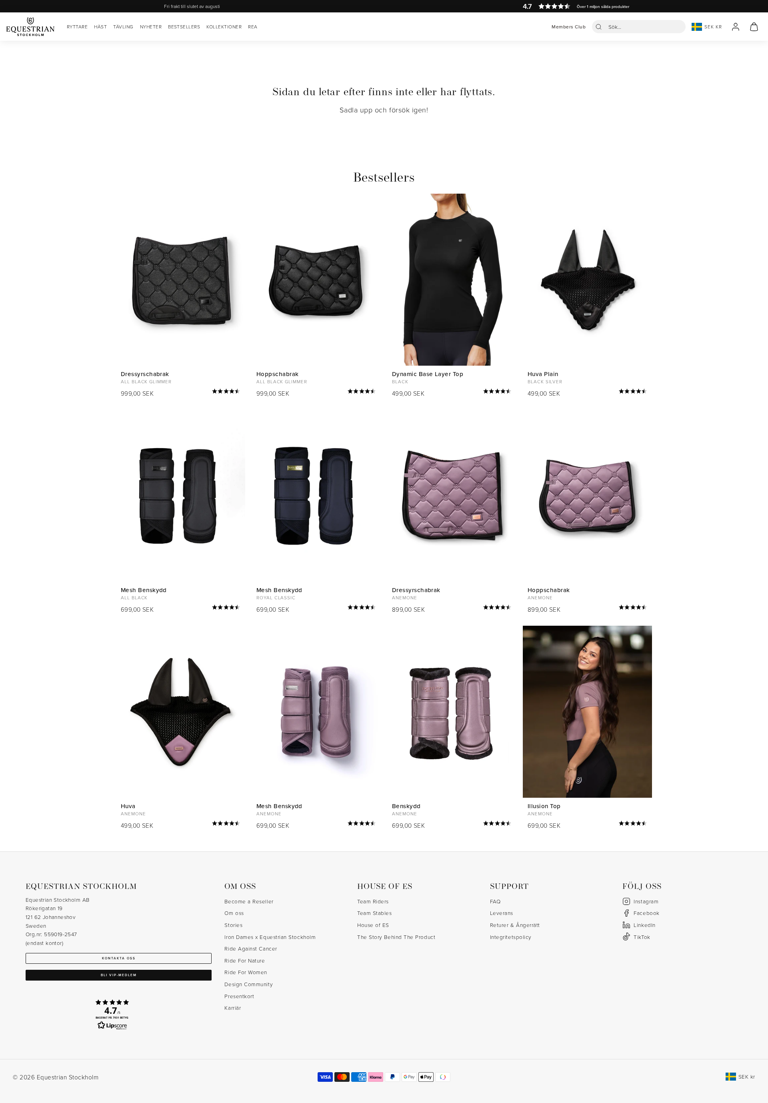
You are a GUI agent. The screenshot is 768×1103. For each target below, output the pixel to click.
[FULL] (587, 280)
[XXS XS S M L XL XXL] (451, 280)
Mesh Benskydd (144, 590)
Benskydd (406, 806)
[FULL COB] (180, 280)
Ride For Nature (244, 960)
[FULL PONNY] (587, 496)
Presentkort (239, 996)
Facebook (646, 913)
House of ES (373, 925)
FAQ (495, 901)
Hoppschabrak (277, 374)
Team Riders (373, 901)
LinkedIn (644, 925)
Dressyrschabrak (145, 374)
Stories (233, 925)
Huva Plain (543, 374)
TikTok (642, 937)
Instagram (646, 901)
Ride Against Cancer (250, 948)
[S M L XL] (180, 496)
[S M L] (451, 712)
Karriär (232, 1007)
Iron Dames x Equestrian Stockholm (270, 937)
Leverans (501, 913)
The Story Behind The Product (396, 937)
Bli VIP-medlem (119, 975)
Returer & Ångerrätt (515, 925)
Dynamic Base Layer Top (427, 374)
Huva (128, 806)
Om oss (234, 913)
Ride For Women (245, 972)
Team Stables (374, 913)
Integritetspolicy (511, 937)
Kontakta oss (119, 958)
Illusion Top (544, 806)
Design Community (248, 984)
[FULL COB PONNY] (316, 280)
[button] (639, 26)
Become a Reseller (248, 901)
